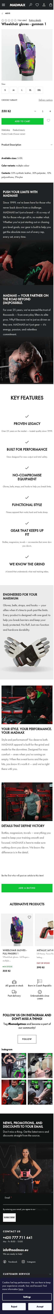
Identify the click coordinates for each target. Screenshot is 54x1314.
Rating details (35, 20)
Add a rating (27, 888)
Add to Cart (22, 121)
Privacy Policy (41, 1209)
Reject (14, 1306)
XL (30, 90)
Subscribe (9, 1217)
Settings (27, 1296)
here (21, 1289)
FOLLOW (27, 1039)
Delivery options (45, 100)
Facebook (12, 1261)
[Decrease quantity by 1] (35, 111)
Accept (40, 1306)
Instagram (31, 1261)
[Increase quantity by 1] (50, 111)
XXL (39, 90)
